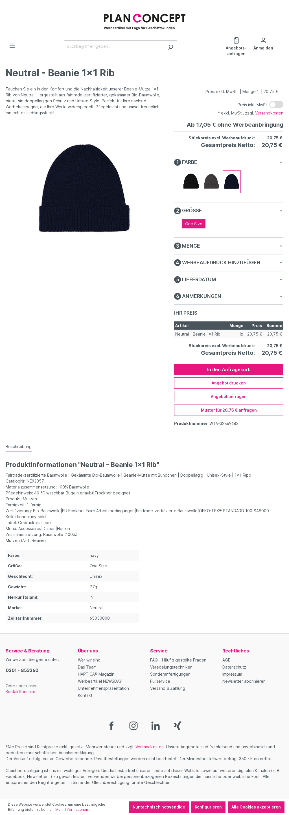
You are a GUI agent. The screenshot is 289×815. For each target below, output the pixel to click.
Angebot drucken (229, 383)
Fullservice (160, 681)
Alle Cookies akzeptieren (256, 807)
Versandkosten (269, 113)
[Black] (191, 181)
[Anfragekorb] (280, 38)
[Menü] (12, 45)
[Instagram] (133, 725)
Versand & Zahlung (167, 688)
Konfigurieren (208, 807)
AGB (226, 660)
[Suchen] (170, 46)
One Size (193, 223)
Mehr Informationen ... (73, 809)
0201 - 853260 (22, 670)
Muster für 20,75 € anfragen (229, 410)
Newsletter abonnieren (244, 681)
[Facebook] (111, 725)
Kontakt (85, 695)
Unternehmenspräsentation (103, 688)
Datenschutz (234, 667)
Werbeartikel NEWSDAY (100, 681)
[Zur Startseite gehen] (144, 19)
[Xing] (177, 725)
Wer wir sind (89, 660)
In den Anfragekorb (229, 369)
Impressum (232, 674)
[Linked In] (155, 725)
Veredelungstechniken (171, 667)
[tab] (19, 446)
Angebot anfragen (229, 396)
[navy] (232, 181)
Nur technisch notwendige (159, 807)
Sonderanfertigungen (170, 674)
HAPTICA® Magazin (96, 674)
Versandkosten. (150, 746)
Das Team (87, 667)
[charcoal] (211, 181)
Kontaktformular (20, 691)
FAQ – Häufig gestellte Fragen (178, 660)
